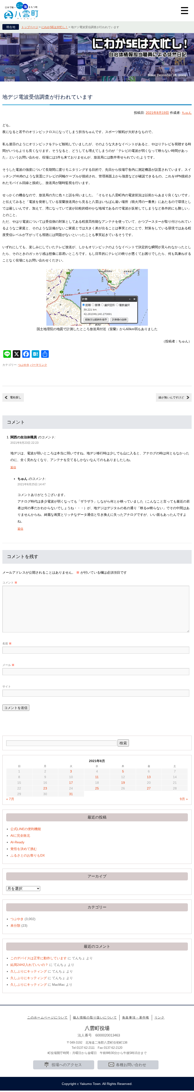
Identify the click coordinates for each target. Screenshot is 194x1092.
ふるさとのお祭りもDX (27, 855)
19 (123, 783)
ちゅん (187, 113)
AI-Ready (17, 842)
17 (71, 783)
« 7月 (10, 799)
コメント (9, 582)
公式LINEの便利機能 (25, 829)
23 (45, 788)
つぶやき (23, 365)
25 (97, 788)
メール (8, 665)
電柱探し (15, 397)
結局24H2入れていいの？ (29, 965)
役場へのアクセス (67, 1065)
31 (71, 794)
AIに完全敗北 (20, 835)
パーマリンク (38, 365)
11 (97, 777)
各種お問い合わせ (131, 1065)
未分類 (15, 925)
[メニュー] (184, 10)
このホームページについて (47, 1017)
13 (149, 777)
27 (149, 788)
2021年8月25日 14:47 (32, 484)
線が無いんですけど (171, 397)
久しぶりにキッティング (28, 971)
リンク (159, 1017)
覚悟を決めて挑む (23, 849)
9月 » (184, 799)
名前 (7, 643)
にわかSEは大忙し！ (54, 27)
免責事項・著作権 (135, 1017)
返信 (13, 467)
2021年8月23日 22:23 (24, 442)
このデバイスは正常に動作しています (38, 958)
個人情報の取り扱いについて (95, 1017)
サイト (6, 686)
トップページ (29, 27)
